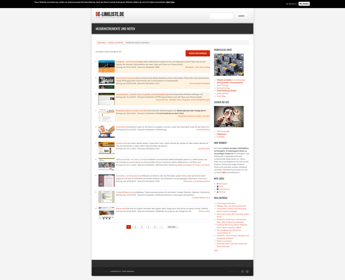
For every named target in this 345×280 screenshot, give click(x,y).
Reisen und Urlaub (224, 241)
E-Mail (223, 172)
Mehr (216, 250)
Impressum (223, 184)
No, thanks (304, 4)
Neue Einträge (222, 85)
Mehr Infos (170, 2)
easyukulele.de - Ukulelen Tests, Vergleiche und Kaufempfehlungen (143, 94)
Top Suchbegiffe (223, 131)
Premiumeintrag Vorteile (226, 91)
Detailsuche (221, 134)
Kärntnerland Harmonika (126, 78)
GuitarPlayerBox (123, 127)
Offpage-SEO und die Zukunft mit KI (231, 206)
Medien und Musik (115, 42)
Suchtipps (221, 137)
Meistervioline (121, 208)
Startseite (102, 42)
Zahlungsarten (223, 93)
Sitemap (222, 192)
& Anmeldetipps (231, 80)
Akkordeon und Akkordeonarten (129, 176)
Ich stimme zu (291, 4)
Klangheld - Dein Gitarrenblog (128, 62)
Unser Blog (221, 96)
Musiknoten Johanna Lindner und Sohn (132, 110)
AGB (221, 186)
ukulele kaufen (122, 143)
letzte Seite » (172, 227)
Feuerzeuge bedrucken (226, 203)
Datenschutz (224, 189)
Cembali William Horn (125, 192)
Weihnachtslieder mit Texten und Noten (132, 159)
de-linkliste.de (110, 14)
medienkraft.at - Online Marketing (122, 271)
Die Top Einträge (223, 88)
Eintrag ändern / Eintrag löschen (230, 82)
